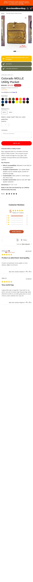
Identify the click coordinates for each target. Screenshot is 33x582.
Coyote (9, 99)
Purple (27, 99)
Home (2, 13)
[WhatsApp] (14, 194)
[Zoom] (25, 18)
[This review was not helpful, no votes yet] (29, 272)
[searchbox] (9, 240)
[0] (30, 8)
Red (17, 99)
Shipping (3, 87)
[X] (9, 194)
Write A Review (16, 231)
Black (2, 99)
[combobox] (24, 244)
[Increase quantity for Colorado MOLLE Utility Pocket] (8, 125)
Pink (24, 99)
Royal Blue (2, 102)
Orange (20, 99)
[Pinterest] (12, 194)
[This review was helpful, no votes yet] (26, 272)
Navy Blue (6, 102)
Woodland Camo (2, 105)
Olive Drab (13, 99)
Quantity (3, 121)
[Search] (27, 8)
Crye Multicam (24, 102)
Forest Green (13, 102)
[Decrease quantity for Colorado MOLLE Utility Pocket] (2, 125)
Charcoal (6, 99)
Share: (3, 193)
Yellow (17, 102)
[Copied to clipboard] (16, 194)
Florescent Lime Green (20, 102)
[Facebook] (7, 194)
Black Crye (27, 102)
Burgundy (9, 102)
